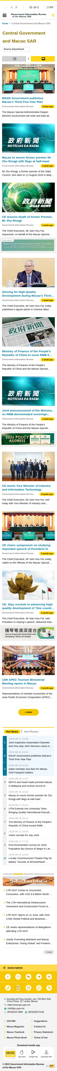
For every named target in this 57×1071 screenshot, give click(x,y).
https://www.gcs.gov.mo (18, 1005)
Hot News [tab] (12, 731)
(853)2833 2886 (15, 1012)
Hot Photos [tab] (31, 731)
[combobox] (16, 49)
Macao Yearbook (15, 1032)
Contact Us (40, 1026)
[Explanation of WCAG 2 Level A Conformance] (50, 1066)
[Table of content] (4, 15)
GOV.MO (11, 1021)
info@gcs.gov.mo (16, 1008)
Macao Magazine (15, 1026)
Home (5, 23)
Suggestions (40, 1021)
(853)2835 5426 (36, 1012)
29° (36, 7)
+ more (49, 952)
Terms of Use (41, 1037)
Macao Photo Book (17, 1037)
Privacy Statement (43, 1032)
